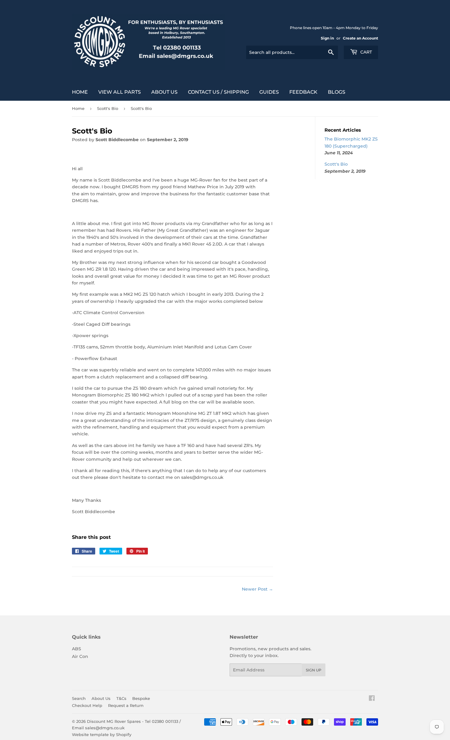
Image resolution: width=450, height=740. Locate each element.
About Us (164, 92)
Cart (365, 52)
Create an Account (360, 38)
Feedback (303, 92)
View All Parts (119, 92)
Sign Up (313, 670)
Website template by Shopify (101, 734)
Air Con (80, 656)
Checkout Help (87, 705)
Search (79, 698)
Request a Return (126, 705)
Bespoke (141, 698)
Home (80, 92)
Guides (269, 92)
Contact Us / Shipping (218, 92)
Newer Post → (257, 589)
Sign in (327, 38)
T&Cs (121, 698)
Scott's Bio (107, 108)
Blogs (336, 92)
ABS (76, 649)
